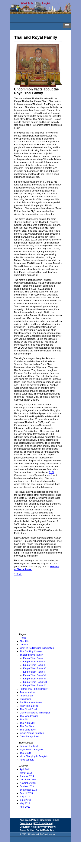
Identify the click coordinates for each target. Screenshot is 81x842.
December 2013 (28, 779)
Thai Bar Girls (27, 726)
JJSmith (18, 574)
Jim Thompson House (31, 702)
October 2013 (27, 786)
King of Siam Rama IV (34, 668)
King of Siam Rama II (34, 661)
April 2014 (25, 769)
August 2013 (26, 793)
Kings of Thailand (29, 746)
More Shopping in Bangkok (34, 756)
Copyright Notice (29, 827)
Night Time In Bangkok (31, 749)
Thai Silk (24, 719)
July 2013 (25, 796)
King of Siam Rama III (34, 665)
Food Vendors (27, 759)
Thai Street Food (28, 709)
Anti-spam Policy (29, 820)
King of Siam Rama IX (34, 685)
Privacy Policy (47, 827)
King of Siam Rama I (33, 658)
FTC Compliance (43, 823)
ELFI (51, 472)
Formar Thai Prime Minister (33, 689)
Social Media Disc (45, 830)
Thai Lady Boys (28, 729)
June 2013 (25, 800)
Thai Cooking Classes (31, 651)
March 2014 (26, 772)
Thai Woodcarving (29, 716)
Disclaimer (45, 820)
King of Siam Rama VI (34, 675)
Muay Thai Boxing (29, 706)
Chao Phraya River (29, 736)
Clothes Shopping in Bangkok (35, 712)
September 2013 (28, 790)
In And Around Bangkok (32, 733)
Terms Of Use (27, 830)
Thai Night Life (27, 723)
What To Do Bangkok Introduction (37, 648)
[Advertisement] (39, 608)
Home (23, 638)
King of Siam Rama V (34, 672)
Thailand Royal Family (31, 655)
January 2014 (27, 776)
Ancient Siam (26, 695)
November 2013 (28, 783)
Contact (24, 644)
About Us (24, 641)
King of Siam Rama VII (34, 678)
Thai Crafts (25, 753)
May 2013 (25, 803)
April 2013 (25, 807)
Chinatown (25, 699)
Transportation (27, 692)
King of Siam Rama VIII (35, 682)
